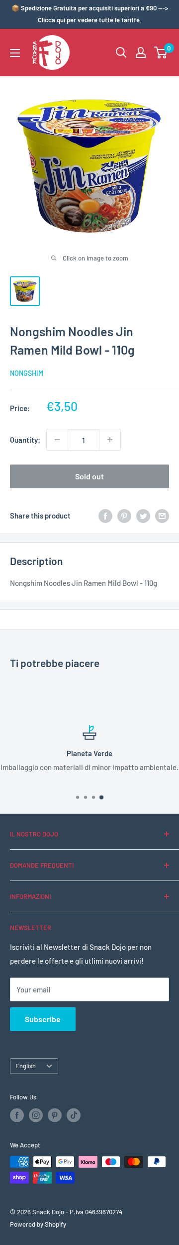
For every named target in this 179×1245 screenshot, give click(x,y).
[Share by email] (162, 515)
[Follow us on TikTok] (74, 1115)
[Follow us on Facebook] (17, 1115)
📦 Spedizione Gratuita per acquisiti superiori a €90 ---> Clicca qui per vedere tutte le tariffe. (89, 14)
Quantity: (25, 439)
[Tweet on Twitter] (143, 515)
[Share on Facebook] (105, 515)
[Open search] (121, 52)
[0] (161, 52)
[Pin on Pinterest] (124, 515)
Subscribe (43, 1019)
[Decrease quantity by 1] (57, 439)
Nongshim (26, 373)
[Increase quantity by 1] (109, 439)
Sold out (89, 476)
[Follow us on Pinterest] (55, 1115)
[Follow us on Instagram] (36, 1115)
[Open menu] (15, 53)
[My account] (141, 52)
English (25, 1066)
